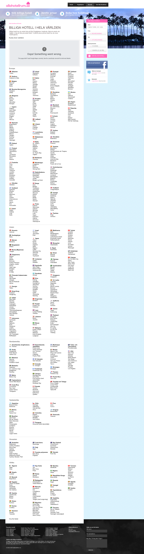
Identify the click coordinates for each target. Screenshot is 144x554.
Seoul (52, 302)
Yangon (11, 251)
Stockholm (53, 194)
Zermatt (52, 127)
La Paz (11, 411)
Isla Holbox (53, 362)
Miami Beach (72, 357)
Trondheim (36, 188)
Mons (11, 86)
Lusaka (70, 490)
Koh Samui (53, 318)
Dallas (70, 364)
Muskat (52, 254)
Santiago (35, 405)
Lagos (52, 79)
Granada (53, 157)
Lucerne (52, 121)
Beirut (34, 318)
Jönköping (53, 207)
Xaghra (35, 154)
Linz (69, 116)
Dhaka (11, 246)
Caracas (52, 416)
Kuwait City (36, 305)
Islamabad (53, 262)
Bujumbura (12, 478)
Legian (11, 328)
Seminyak (12, 320)
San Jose (12, 388)
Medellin (35, 417)
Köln (69, 79)
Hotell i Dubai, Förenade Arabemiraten (30, 535)
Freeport (11, 361)
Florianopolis (13, 424)
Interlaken (53, 125)
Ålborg (11, 127)
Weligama (53, 296)
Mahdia (70, 475)
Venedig (35, 84)
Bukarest (53, 94)
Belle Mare (36, 509)
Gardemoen (36, 191)
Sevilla (52, 153)
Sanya (35, 291)
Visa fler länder (13, 519)
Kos (10, 204)
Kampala (70, 483)
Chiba (34, 249)
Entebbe (70, 485)
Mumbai (11, 301)
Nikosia (11, 119)
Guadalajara (54, 356)
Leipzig (70, 84)
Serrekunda (12, 494)
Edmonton (36, 393)
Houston (70, 354)
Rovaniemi (12, 156)
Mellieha (35, 146)
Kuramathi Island (55, 238)
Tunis (69, 470)
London (52, 169)
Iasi (51, 102)
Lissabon (53, 73)
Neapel (35, 86)
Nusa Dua (12, 329)
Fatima (52, 89)
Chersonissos (13, 199)
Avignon (11, 177)
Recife (11, 430)
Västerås (53, 200)
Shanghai (35, 281)
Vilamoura (53, 82)
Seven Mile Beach (15, 381)
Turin (34, 94)
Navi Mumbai (13, 313)
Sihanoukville (37, 270)
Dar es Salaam (54, 509)
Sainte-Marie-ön (37, 483)
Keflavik (35, 75)
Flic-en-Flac (36, 506)
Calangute (12, 304)
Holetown (12, 367)
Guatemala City (37, 370)
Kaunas (35, 129)
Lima (51, 405)
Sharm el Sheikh (14, 483)
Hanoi (69, 260)
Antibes (11, 178)
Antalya (70, 235)
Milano (35, 83)
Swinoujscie (36, 221)
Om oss (71, 529)
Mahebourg (36, 512)
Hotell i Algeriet (9, 531)
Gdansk (35, 209)
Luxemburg (36, 134)
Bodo (34, 196)
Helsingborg (54, 208)
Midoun (70, 469)
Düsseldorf (71, 81)
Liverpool (53, 175)
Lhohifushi (53, 235)
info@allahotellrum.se (74, 531)
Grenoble (12, 180)
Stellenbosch (54, 504)
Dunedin (52, 449)
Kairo (11, 485)
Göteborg (53, 196)
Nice (10, 167)
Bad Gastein (72, 119)
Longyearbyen (54, 189)
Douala (11, 512)
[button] (97, 46)
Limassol (12, 113)
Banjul (11, 498)
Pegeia (11, 116)
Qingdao (35, 289)
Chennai (11, 302)
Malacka (35, 332)
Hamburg (70, 78)
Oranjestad (12, 351)
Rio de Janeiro (13, 419)
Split (34, 102)
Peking (35, 280)
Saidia (34, 498)
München (71, 75)
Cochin (11, 307)
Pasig (11, 270)
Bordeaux (12, 175)
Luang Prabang (37, 312)
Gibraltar (12, 185)
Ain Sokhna (12, 490)
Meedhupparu (54, 233)
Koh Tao (52, 331)
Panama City (54, 373)
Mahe (52, 491)
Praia (34, 470)
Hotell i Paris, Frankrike (51, 531)
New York (71, 353)
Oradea (52, 100)
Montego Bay (37, 375)
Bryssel (11, 83)
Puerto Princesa (14, 262)
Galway (11, 212)
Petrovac (35, 167)
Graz (69, 114)
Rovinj (34, 105)
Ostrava (52, 216)
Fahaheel (35, 307)
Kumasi (11, 502)
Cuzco (52, 406)
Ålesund (35, 193)
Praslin (52, 493)
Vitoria (11, 432)
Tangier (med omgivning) (40, 499)
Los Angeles (71, 368)
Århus (11, 126)
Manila (11, 259)
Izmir (69, 243)
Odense (11, 129)
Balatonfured (72, 105)
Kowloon (12, 293)
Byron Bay (12, 447)
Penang (35, 331)
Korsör (11, 138)
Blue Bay (35, 510)
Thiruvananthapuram (15, 310)
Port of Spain (54, 383)
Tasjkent (70, 252)
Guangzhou (36, 283)
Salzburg (70, 111)
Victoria (35, 151)
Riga (34, 121)
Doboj (11, 92)
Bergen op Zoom (38, 180)
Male (51, 232)
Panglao (11, 269)
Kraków (35, 205)
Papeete (35, 455)
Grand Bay (36, 504)
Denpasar (12, 326)
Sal (34, 467)
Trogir (34, 114)
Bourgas (11, 103)
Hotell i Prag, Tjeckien (51, 533)
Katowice (35, 216)
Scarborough (54, 386)
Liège (11, 84)
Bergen (35, 186)
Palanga (35, 127)
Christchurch (54, 444)
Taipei (52, 310)
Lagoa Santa (13, 433)
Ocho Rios (36, 377)
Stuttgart (70, 86)
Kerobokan (12, 332)
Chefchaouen (37, 496)
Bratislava (53, 138)
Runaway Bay (37, 383)
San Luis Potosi (55, 361)
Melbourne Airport (14, 455)
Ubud (11, 321)
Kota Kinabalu (37, 334)
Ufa (51, 111)
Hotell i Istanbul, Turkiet (51, 529)
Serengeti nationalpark (57, 514)
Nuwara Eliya (54, 293)
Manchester (54, 173)
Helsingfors (12, 150)
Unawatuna (53, 289)
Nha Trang (71, 262)
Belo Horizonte (13, 421)
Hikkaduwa (53, 291)
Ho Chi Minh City (73, 259)
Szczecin (35, 220)
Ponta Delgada (54, 86)
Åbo (10, 153)
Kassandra (12, 205)
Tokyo (34, 240)
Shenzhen (36, 284)
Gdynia (35, 218)
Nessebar (12, 102)
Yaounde (12, 514)
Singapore (53, 277)
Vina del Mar (36, 408)
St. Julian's (36, 143)
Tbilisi (11, 288)
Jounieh (35, 320)
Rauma (11, 159)
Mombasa (36, 477)
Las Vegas (71, 362)
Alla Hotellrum (13, 23)
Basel (52, 122)
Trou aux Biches (38, 507)
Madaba (35, 262)
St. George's (36, 365)
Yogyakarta (12, 331)
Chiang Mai (53, 321)
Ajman (11, 283)
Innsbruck (71, 113)
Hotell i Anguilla (10, 535)
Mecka (52, 269)
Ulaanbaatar (54, 245)
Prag (51, 215)
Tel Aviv (35, 232)
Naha (34, 246)
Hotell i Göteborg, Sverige (27, 533)
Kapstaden (53, 499)
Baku (11, 237)
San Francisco (72, 361)
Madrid (52, 149)
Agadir (35, 493)
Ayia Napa (12, 110)
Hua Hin (52, 326)
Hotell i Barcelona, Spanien (28, 530)
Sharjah (11, 280)
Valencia (53, 154)
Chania (11, 197)
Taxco (52, 364)
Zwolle (35, 178)
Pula (34, 111)
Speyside (53, 389)
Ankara (70, 241)
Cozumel (53, 359)
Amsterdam (36, 174)
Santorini (12, 189)
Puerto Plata (36, 356)
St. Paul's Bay (37, 153)
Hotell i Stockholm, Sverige (28, 531)
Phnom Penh (37, 268)
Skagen (11, 135)
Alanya (70, 237)
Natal (11, 422)
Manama (12, 241)
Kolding (11, 130)
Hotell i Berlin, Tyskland (51, 535)
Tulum (52, 357)
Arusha (52, 511)
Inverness (53, 184)
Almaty (35, 275)
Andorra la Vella (14, 78)
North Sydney (13, 453)
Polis (10, 118)
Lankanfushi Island (56, 237)
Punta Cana (36, 348)
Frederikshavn (13, 132)
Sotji (51, 110)
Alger (11, 467)
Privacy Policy (72, 530)
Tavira (52, 87)
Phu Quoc (71, 265)
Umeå (52, 205)
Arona (52, 162)
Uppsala (52, 199)
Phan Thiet (71, 264)
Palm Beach (13, 353)
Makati (11, 256)
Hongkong (12, 294)
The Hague (36, 177)
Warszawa (36, 207)
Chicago (70, 365)
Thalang (52, 332)
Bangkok (53, 317)
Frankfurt (70, 76)
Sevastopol (71, 97)
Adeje (52, 156)
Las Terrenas (37, 351)
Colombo (53, 281)
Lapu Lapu (12, 267)
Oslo (34, 185)
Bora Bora (36, 454)
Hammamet (71, 467)
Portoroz (53, 143)
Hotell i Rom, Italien (50, 530)
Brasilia (11, 427)
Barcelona (53, 148)
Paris (11, 164)
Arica (34, 409)
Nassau (11, 359)
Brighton (52, 178)
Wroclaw (35, 210)
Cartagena (36, 416)
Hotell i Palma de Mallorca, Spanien (54, 534)
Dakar (52, 487)
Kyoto (34, 241)
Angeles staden (14, 264)
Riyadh (52, 267)
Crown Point (54, 385)
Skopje (35, 138)
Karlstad (52, 202)
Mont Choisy (36, 515)
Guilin (34, 292)
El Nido (11, 272)
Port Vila (53, 454)
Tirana (11, 73)
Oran (10, 469)
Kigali (52, 482)
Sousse (70, 474)
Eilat (34, 235)
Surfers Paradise (14, 446)
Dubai (11, 277)
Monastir (70, 472)
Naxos (11, 202)
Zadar (34, 106)
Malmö (52, 197)
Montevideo (53, 411)
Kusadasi (71, 244)
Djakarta (11, 323)
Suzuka (35, 254)
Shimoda (35, 252)
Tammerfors (13, 151)
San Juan (53, 378)
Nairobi (35, 475)
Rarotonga (36, 444)
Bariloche (12, 406)
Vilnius (35, 126)
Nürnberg (70, 87)
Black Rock (53, 388)
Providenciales (72, 348)
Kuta (10, 324)
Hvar (34, 108)
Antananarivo (37, 482)
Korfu (11, 193)
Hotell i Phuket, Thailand (52, 528)
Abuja (52, 472)
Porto (52, 78)
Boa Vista (36, 469)
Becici (34, 166)
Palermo (35, 90)
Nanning (35, 295)
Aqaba (35, 260)
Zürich (52, 118)
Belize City (12, 377)
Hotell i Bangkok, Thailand (27, 534)
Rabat (34, 494)
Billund (11, 134)
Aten (10, 196)
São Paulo (12, 418)
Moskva (52, 108)
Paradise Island (14, 362)
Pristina (52, 133)
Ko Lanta (53, 328)
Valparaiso (36, 406)
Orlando (70, 356)
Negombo (53, 283)
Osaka (35, 243)
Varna (11, 100)
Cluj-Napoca (54, 95)
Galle (52, 294)
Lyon (10, 165)
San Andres (36, 419)
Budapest (71, 103)
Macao (35, 324)
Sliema (35, 145)
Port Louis (36, 513)
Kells (10, 215)
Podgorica (36, 164)
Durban (52, 503)
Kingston (35, 381)
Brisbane (12, 450)
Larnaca (11, 115)
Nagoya (35, 248)
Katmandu (53, 249)
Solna (52, 210)
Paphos (11, 108)
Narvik (35, 199)
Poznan (35, 212)
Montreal (35, 389)
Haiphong (71, 268)
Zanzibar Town (54, 512)
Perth (11, 452)
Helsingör (12, 140)
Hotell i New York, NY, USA (28, 528)
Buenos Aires (13, 405)
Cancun (52, 354)
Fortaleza (12, 425)
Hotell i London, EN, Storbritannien (29, 529)
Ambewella (53, 297)
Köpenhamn (13, 124)
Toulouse (12, 170)
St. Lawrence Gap (14, 369)
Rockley (11, 372)
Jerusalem (36, 233)
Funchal (52, 76)
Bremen (70, 89)
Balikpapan (12, 335)
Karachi (52, 261)
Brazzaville (53, 477)
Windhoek (53, 467)
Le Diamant (53, 346)
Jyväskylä (12, 154)
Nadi (34, 449)
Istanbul (70, 232)
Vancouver (36, 391)
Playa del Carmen (55, 353)
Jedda (52, 270)
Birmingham (54, 176)
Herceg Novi (36, 169)
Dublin (11, 210)
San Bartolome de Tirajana (58, 151)
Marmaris (71, 238)
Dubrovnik (36, 100)
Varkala (11, 315)
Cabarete (35, 354)
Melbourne (12, 444)
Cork (10, 213)
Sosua (35, 353)
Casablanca (36, 491)
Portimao (53, 81)
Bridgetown (12, 370)
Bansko (11, 99)
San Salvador (37, 361)
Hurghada (12, 486)
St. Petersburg (54, 106)
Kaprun (70, 118)
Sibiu (51, 97)
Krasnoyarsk (54, 113)
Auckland (53, 446)
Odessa (70, 95)
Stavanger (36, 189)
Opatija (35, 110)
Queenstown (54, 447)
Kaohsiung (53, 312)
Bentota (52, 288)
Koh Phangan (54, 324)
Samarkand (71, 254)
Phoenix (70, 367)
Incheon (52, 305)
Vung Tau (71, 267)
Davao (11, 265)
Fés (34, 490)
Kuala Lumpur (37, 329)
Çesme (70, 246)
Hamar (35, 194)
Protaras (12, 111)
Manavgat (71, 248)
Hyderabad (12, 305)
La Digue (53, 495)
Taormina (35, 95)
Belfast (52, 183)
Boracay (11, 261)
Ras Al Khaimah (14, 281)
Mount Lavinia (54, 286)
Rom (34, 79)
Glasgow (53, 172)
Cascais (52, 84)
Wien (69, 110)
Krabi (52, 323)
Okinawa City (37, 251)
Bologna (35, 92)
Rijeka (34, 116)
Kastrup (11, 137)
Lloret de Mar (54, 159)
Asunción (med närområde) (41, 424)
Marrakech (36, 488)
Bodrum (70, 233)
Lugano (52, 124)
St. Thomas (13, 346)
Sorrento (35, 89)
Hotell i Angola (9, 534)
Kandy (52, 285)
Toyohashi (36, 256)
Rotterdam (36, 175)
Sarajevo (12, 91)
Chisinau (35, 159)
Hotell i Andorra (10, 532)
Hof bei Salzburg (73, 121)
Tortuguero (12, 391)
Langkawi (35, 336)
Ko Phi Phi (53, 329)
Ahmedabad (13, 312)
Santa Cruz (12, 354)
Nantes (11, 173)
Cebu (11, 258)
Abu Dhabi (12, 278)
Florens (35, 81)
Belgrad (52, 132)
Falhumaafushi (54, 240)
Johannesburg (54, 501)
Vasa (10, 157)
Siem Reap (36, 267)
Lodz (34, 213)
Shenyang (36, 294)
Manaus (11, 429)
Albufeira (53, 75)
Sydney (11, 449)
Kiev (69, 94)
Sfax (69, 478)
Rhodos (11, 191)
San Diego (71, 359)
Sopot (34, 215)
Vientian (35, 313)
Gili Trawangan (13, 334)
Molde (34, 197)
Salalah (52, 256)
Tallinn (11, 145)
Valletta (35, 148)
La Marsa (71, 477)
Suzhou (35, 286)
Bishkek (35, 300)
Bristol (52, 180)
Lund (51, 203)
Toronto (35, 388)
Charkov (70, 98)
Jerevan (11, 232)
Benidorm (53, 161)
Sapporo (35, 245)
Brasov (52, 98)
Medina (52, 272)
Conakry (11, 507)
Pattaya (52, 320)
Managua (53, 369)
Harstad (35, 201)
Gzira (34, 149)
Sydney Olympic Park (16, 457)
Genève (52, 119)
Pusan (52, 304)
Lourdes (11, 172)
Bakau (11, 496)
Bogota (35, 414)
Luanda (11, 474)
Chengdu (35, 288)
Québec (35, 394)
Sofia (11, 97)
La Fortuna (12, 386)
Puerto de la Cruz (55, 164)
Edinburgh (53, 170)
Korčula (35, 113)
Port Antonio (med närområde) (38, 379)
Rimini (34, 87)
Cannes (11, 169)
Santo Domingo (37, 349)
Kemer (70, 240)
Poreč (34, 103)
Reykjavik (36, 73)
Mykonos (12, 194)
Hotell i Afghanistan (11, 529)
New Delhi (12, 299)
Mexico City (54, 351)
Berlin (69, 73)
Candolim (12, 309)
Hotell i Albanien (10, 530)
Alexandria (12, 488)
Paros (11, 200)
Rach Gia (71, 270)
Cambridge (53, 181)
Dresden (70, 82)
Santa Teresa (13, 389)
